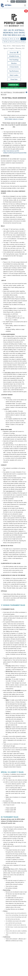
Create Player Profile (21, 1)
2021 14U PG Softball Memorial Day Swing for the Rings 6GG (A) (14, 32)
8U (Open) (5, 38)
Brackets (14, 63)
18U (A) (17, 41)
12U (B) (17, 38)
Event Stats (14, 79)
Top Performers (14, 71)
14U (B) (5, 41)
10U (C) (11, 38)
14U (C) (11, 41)
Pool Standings (14, 59)
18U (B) (23, 41)
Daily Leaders (14, 75)
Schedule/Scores (14, 56)
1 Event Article (14, 67)
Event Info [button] (13, 52)
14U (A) (23, 38)
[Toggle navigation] (25, 5)
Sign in (12, 1)
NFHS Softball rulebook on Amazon (14, 119)
